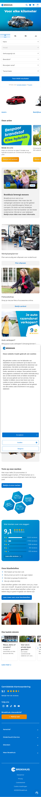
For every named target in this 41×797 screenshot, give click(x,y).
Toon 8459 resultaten (20, 79)
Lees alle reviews (11, 556)
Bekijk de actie (7, 148)
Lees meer (6, 665)
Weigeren (20, 449)
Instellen (19, 442)
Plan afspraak (20, 263)
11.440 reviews (19, 532)
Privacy (20, 779)
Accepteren (19, 435)
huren (30, 85)
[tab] (5, 36)
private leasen (21, 85)
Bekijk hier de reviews (10, 696)
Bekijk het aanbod (10, 159)
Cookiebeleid (20, 782)
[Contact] (36, 792)
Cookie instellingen (20, 786)
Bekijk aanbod (20, 306)
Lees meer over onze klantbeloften (16, 597)
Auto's (4, 112)
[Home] (13, 5)
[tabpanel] (20, 62)
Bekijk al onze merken (11, 485)
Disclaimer (20, 775)
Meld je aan (15, 717)
